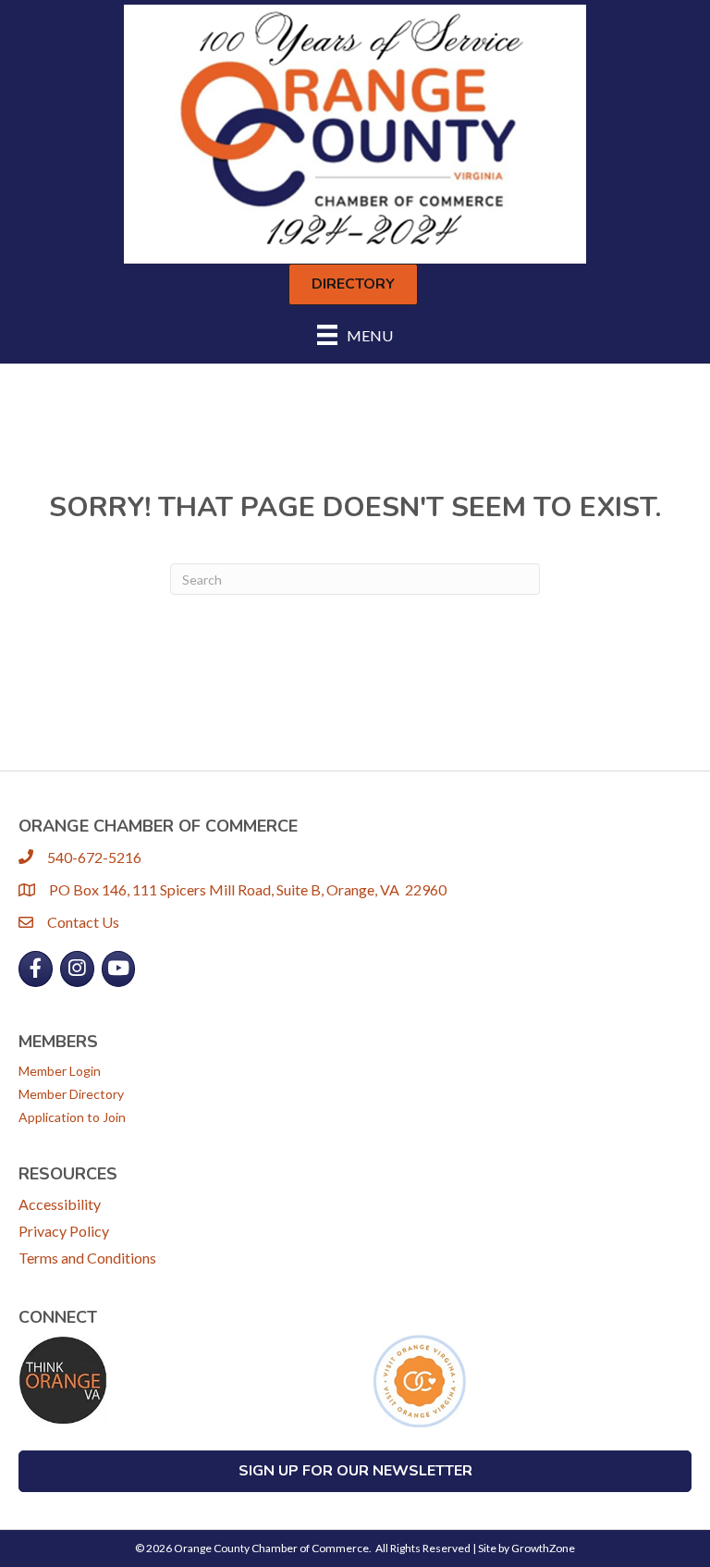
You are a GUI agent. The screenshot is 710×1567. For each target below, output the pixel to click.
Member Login (59, 1071)
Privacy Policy (63, 1231)
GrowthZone (543, 1548)
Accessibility (59, 1204)
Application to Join (72, 1117)
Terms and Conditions (87, 1257)
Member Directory (71, 1094)
